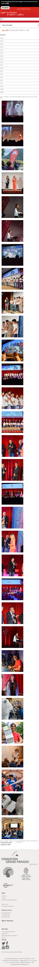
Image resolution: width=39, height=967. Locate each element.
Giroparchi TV (5, 933)
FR (32, 864)
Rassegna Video (6, 915)
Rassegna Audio (6, 916)
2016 (1, 68)
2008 (1, 92)
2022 (1, 50)
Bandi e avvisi (5, 904)
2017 (1, 65)
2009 (1, 89)
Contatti (4, 898)
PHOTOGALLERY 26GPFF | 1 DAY (17, 30)
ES (36, 864)
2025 (1, 41)
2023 (1, 47)
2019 (1, 59)
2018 (1, 62)
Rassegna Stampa (6, 913)
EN (34, 864)
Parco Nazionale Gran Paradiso (9, 935)
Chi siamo (4, 896)
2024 (1, 44)
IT (30, 864)
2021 (1, 53)
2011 (1, 83)
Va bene (5, 8)
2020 (1, 56)
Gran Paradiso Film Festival (8, 931)
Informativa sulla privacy (8, 906)
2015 (1, 71)
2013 (1, 77)
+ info (7, 3)
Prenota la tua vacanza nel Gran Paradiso (12, 952)
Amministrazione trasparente (9, 900)
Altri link (4, 937)
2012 (1, 80)
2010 (1, 86)
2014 (1, 74)
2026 (1, 38)
